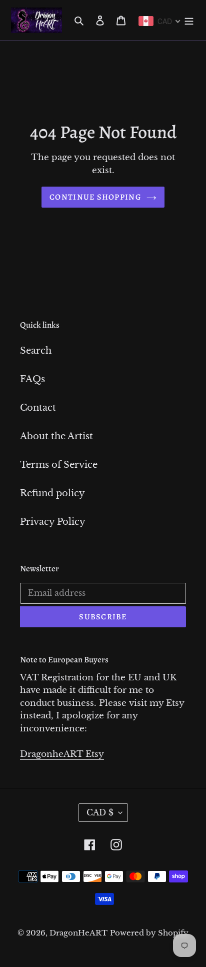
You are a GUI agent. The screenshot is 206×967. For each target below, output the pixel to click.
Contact (38, 407)
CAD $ (100, 812)
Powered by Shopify (149, 932)
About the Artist (56, 436)
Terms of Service (59, 464)
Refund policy (52, 493)
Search (36, 350)
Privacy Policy (53, 521)
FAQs (32, 379)
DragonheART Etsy (62, 754)
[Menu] (189, 20)
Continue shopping (96, 197)
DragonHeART (79, 932)
